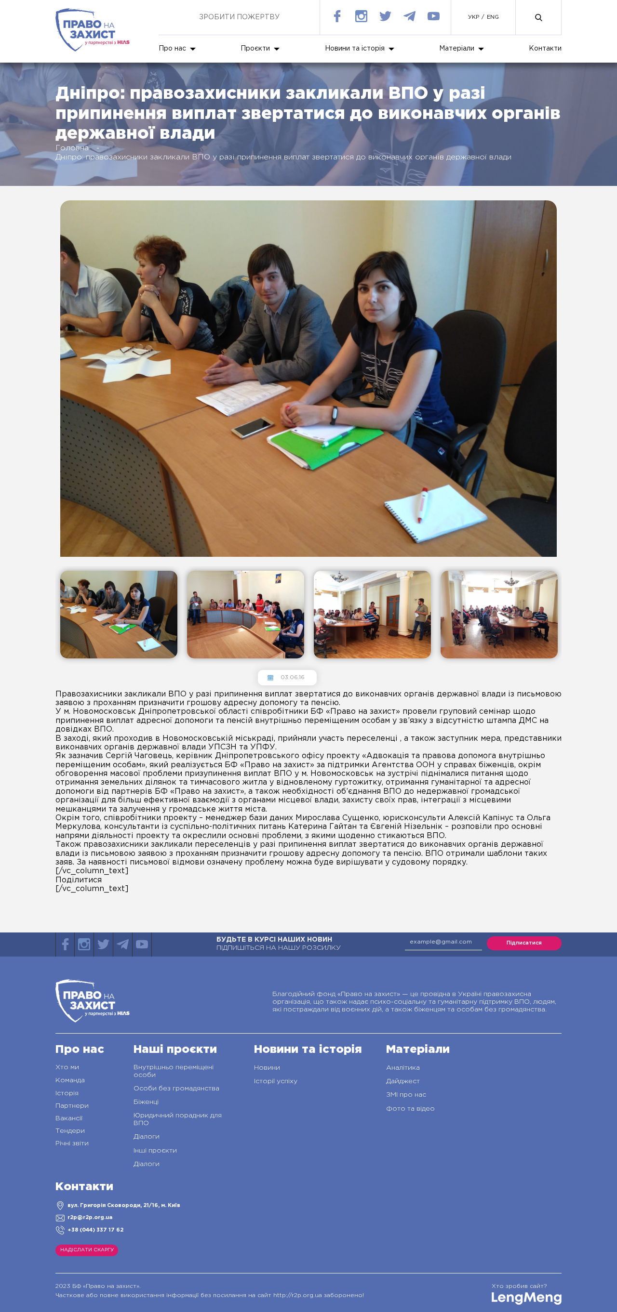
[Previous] (58, 563)
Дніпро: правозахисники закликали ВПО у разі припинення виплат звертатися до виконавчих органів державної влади (283, 157)
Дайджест (403, 1081)
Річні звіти (72, 1143)
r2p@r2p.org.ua (89, 1217)
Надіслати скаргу (87, 1250)
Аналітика (403, 1068)
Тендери (70, 1131)
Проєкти (255, 49)
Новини (267, 1068)
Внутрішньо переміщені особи (174, 1071)
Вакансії (68, 1118)
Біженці (146, 1102)
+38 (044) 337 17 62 (95, 1230)
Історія (67, 1093)
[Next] (58, 671)
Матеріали (456, 49)
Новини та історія (355, 49)
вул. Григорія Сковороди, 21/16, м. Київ (123, 1205)
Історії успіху (275, 1081)
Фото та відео (410, 1109)
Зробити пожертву (239, 17)
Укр (473, 17)
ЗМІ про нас (406, 1095)
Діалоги (147, 1137)
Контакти (545, 49)
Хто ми (67, 1067)
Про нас (172, 49)
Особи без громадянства (176, 1088)
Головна (72, 148)
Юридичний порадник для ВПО (178, 1119)
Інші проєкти (155, 1151)
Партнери (72, 1106)
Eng (493, 17)
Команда (70, 1080)
